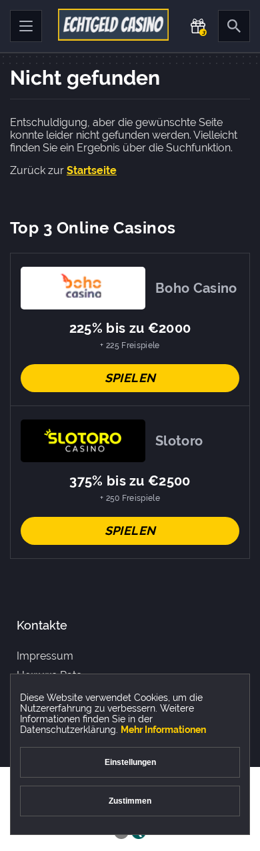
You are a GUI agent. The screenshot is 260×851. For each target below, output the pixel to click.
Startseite (92, 170)
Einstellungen (130, 762)
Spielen (130, 378)
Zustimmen (130, 801)
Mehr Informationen (163, 729)
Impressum (45, 656)
